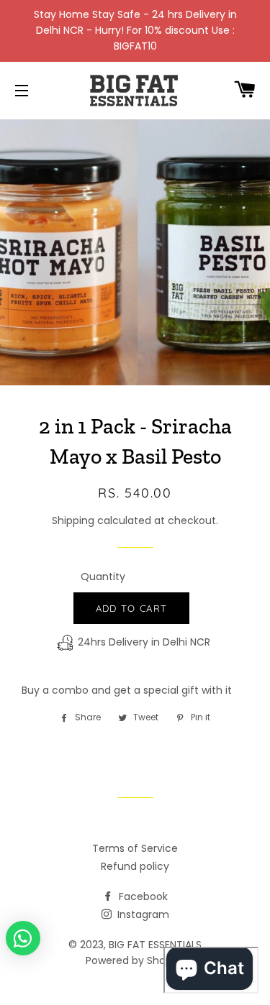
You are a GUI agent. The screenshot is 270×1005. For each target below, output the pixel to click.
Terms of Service (135, 848)
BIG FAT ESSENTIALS (155, 944)
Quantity (103, 576)
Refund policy (135, 866)
